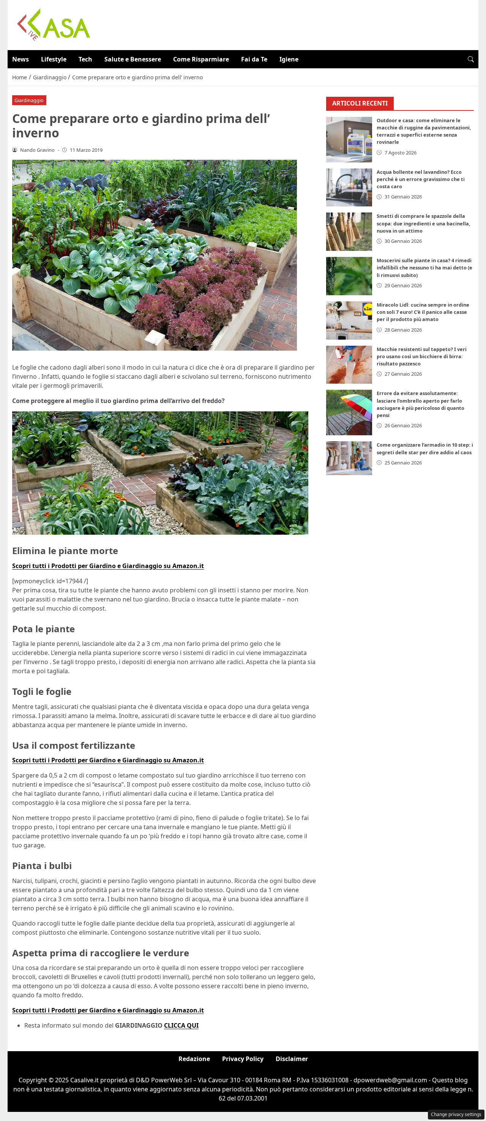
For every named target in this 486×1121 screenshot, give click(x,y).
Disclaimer (292, 1059)
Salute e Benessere (132, 59)
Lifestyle (53, 59)
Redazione (194, 1059)
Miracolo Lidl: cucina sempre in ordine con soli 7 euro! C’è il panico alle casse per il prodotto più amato (423, 312)
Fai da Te (254, 59)
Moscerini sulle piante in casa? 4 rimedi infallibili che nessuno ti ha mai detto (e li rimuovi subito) (424, 268)
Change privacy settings (456, 1114)
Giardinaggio (29, 100)
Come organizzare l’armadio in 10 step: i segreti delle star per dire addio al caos (425, 449)
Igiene (288, 59)
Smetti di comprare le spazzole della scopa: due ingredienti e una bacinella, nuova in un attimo (423, 223)
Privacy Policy (243, 1059)
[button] (471, 59)
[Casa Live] (54, 24)
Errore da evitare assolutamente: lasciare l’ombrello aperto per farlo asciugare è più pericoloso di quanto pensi (420, 404)
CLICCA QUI (181, 1025)
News (20, 59)
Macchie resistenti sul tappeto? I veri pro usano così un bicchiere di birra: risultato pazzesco (422, 356)
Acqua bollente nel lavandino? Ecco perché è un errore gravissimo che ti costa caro (421, 179)
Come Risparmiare (201, 59)
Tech (85, 59)
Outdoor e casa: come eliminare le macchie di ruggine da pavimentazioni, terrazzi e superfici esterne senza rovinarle (424, 131)
